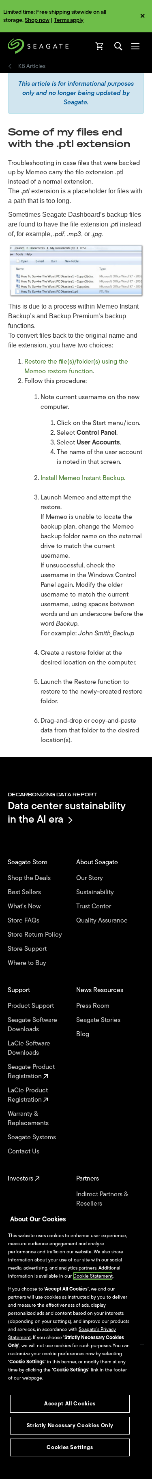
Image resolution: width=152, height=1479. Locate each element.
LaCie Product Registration (28, 1095)
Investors (21, 1178)
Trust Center (94, 906)
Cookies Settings (70, 1447)
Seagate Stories (99, 1020)
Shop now (37, 20)
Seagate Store (28, 862)
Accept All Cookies (70, 1403)
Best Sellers (25, 892)
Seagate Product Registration (31, 1071)
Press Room (93, 1006)
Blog (83, 1034)
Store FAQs (24, 920)
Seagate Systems (33, 1137)
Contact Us (24, 1151)
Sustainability (96, 892)
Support (20, 990)
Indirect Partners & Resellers (102, 1199)
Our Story (90, 878)
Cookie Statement (93, 1276)
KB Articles (31, 66)
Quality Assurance (102, 920)
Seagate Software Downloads (32, 1025)
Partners (88, 1178)
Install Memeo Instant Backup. (83, 478)
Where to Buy (28, 963)
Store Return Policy (36, 934)
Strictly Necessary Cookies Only (70, 1425)
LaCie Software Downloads (29, 1048)
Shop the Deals (31, 878)
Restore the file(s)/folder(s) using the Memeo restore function (76, 366)
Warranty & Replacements (29, 1118)
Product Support (32, 1006)
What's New (25, 906)
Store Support (28, 949)
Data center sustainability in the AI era (67, 812)
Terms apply (68, 20)
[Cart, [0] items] (100, 46)
